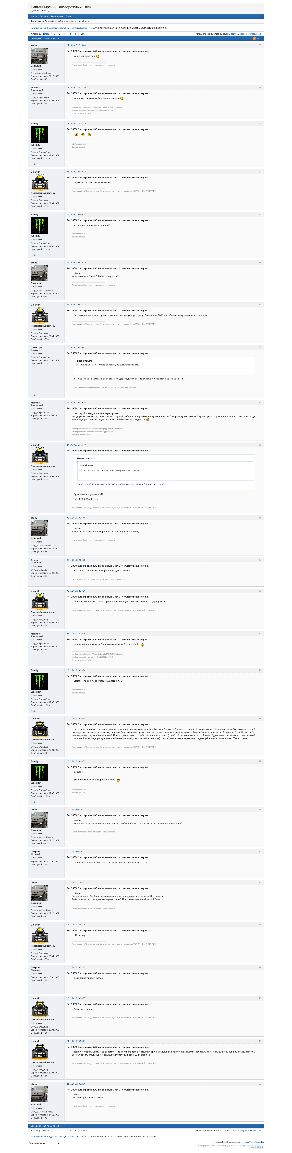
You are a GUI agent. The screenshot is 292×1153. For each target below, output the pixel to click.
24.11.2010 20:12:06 (76, 1084)
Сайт (33, 164)
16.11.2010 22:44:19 (76, 924)
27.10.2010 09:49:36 (76, 402)
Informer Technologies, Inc (253, 1142)
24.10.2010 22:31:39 (76, 123)
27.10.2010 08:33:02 (76, 347)
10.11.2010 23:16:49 (76, 718)
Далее (84, 34)
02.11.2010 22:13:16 (76, 591)
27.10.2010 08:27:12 (76, 304)
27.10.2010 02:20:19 (76, 262)
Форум (34, 16)
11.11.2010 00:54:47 (76, 851)
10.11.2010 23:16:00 (76, 670)
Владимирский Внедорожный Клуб (61, 7)
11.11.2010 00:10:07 (76, 809)
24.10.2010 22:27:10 (76, 87)
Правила (44, 16)
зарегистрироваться (251, 34)
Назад (46, 34)
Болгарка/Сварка (78, 28)
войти (234, 34)
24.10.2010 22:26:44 (76, 45)
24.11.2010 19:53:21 (76, 1041)
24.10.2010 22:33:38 (76, 172)
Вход (68, 16)
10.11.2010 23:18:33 (76, 761)
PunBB (225, 1142)
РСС (259, 38)
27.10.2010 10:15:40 (76, 445)
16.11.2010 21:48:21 (76, 882)
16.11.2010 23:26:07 (76, 998)
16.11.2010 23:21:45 (76, 967)
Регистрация (57, 16)
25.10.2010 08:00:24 (76, 214)
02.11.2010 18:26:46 (76, 518)
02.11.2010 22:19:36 (76, 633)
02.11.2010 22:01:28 (76, 560)
